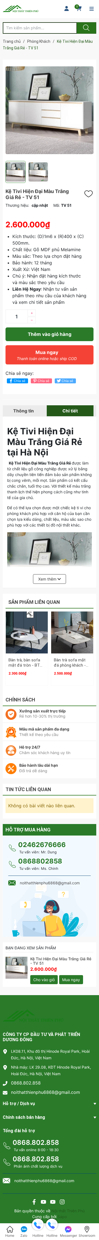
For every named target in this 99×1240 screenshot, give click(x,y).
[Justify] (85, 27)
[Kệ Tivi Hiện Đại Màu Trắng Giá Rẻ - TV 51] (17, 968)
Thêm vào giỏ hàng (50, 334)
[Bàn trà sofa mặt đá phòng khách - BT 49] (72, 632)
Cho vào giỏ (44, 979)
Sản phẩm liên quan (34, 602)
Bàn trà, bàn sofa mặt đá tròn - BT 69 (24, 665)
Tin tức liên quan (28, 789)
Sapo (62, 1216)
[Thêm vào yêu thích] (89, 193)
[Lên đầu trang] (90, 1217)
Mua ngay (47, 355)
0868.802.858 (26, 1083)
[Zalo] (53, 1202)
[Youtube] (43, 1202)
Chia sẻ (19, 381)
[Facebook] (34, 1202)
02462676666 (42, 845)
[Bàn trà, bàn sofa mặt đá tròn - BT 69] (27, 632)
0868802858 (40, 861)
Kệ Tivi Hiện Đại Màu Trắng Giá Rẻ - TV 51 (60, 961)
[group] (50, 110)
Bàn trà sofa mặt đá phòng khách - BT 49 (70, 665)
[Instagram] (62, 1202)
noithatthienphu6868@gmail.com (45, 1092)
